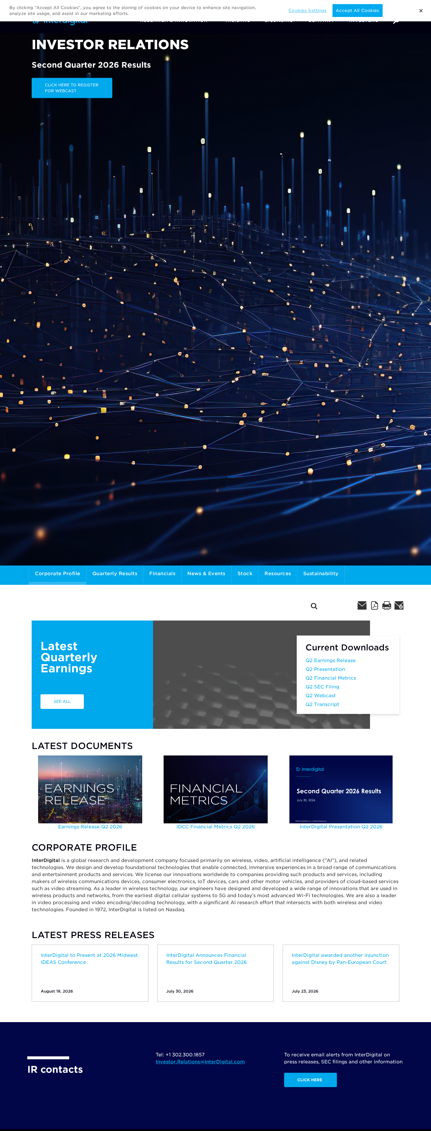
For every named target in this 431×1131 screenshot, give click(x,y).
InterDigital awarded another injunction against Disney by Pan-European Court (340, 958)
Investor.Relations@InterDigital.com (200, 1062)
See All (62, 701)
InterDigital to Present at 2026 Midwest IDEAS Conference (89, 958)
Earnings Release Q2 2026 (90, 827)
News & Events (206, 573)
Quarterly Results (115, 573)
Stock (245, 573)
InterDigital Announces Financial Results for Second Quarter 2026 (206, 958)
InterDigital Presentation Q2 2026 (341, 827)
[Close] (421, 10)
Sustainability (321, 573)
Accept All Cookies (357, 10)
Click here (309, 1080)
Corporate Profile (57, 573)
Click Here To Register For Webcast (72, 88)
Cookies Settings (308, 10)
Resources (277, 573)
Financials (162, 573)
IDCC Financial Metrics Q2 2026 (216, 827)
